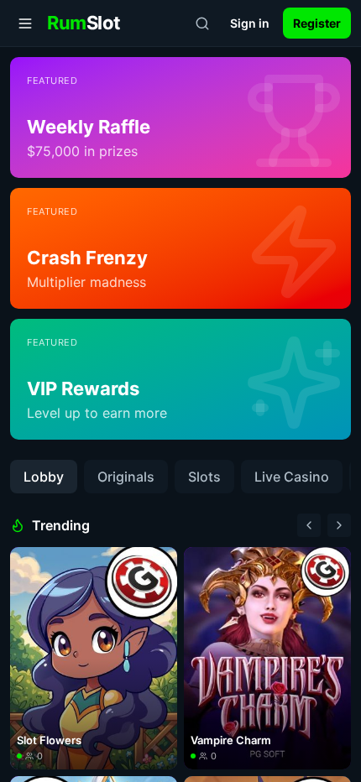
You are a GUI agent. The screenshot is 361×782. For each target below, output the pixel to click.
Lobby (44, 476)
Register (317, 23)
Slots (204, 476)
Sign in (249, 23)
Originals (125, 476)
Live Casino (291, 476)
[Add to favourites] (159, 565)
